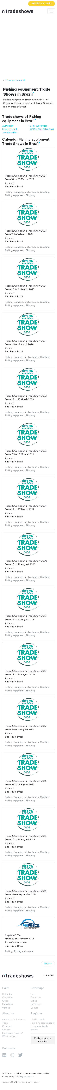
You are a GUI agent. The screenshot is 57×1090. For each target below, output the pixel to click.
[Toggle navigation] (51, 11)
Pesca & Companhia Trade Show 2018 (25, 671)
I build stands (38, 1020)
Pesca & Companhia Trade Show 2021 (25, 506)
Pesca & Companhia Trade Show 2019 (25, 616)
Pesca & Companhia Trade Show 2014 (25, 891)
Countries (7, 997)
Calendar (7, 994)
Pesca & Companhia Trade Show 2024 (26, 341)
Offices (6, 1030)
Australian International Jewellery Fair (9, 129)
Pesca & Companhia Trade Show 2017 (25, 726)
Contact (7, 1026)
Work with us (9, 1036)
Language (48, 975)
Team (5, 1023)
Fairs (6, 988)
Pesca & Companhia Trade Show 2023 (26, 396)
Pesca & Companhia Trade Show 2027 (26, 176)
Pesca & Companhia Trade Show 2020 (26, 561)
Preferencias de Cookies (42, 1040)
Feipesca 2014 (13, 935)
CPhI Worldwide (38, 126)
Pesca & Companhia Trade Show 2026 (26, 231)
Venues (6, 1008)
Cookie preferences (25, 1077)
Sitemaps (37, 988)
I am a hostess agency (43, 1023)
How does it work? (12, 1033)
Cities (5, 1001)
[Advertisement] (28, 46)
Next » (48, 964)
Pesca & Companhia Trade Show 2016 (25, 781)
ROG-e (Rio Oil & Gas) (42, 129)
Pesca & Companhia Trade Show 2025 (26, 286)
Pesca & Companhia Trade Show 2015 (25, 836)
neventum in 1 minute (13, 1020)
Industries (7, 1004)
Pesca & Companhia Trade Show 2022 (26, 451)
